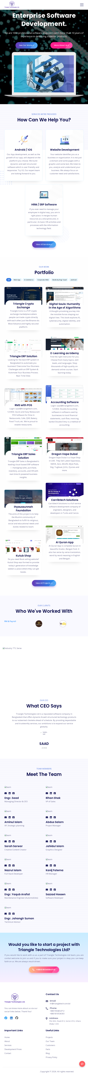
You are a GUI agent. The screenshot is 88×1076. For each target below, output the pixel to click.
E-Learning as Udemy (64, 353)
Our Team (50, 1041)
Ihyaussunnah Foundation (23, 508)
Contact (7, 1053)
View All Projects (43, 583)
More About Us (60, 45)
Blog (48, 1053)
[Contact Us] (82, 1064)
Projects (49, 1037)
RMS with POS (23, 405)
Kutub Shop (23, 555)
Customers (50, 1045)
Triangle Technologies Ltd (26, 1071)
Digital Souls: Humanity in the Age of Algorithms (65, 305)
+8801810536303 (57, 1013)
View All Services (43, 244)
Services (7, 1045)
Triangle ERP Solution (23, 356)
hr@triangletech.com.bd (60, 1003)
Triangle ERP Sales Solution (23, 456)
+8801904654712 (57, 1011)
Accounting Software (65, 402)
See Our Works (25, 45)
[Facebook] (7, 1018)
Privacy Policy (51, 1057)
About (7, 1041)
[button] (82, 5)
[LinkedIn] (12, 1018)
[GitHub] (17, 1018)
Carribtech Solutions (64, 500)
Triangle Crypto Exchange (23, 305)
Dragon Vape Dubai (65, 454)
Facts (48, 1049)
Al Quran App (65, 542)
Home (7, 1037)
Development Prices (13, 1049)
